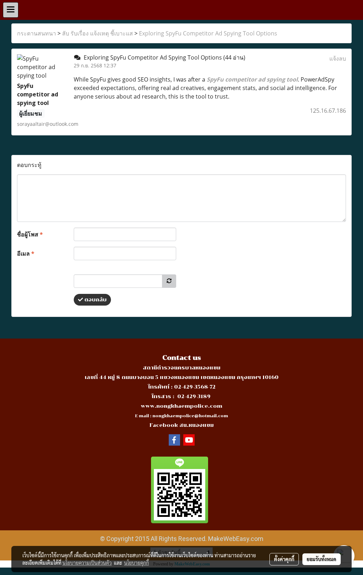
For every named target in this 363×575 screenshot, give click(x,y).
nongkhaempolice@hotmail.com (190, 416)
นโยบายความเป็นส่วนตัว (87, 562)
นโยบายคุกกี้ (136, 562)
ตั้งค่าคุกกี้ (284, 559)
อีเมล (25, 253)
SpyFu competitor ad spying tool (252, 79)
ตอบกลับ (95, 300)
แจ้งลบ (337, 58)
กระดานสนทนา (36, 33)
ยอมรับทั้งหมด (321, 559)
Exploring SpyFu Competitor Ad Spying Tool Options (208, 33)
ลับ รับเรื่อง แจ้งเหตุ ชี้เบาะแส (97, 33)
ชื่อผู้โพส (30, 234)
